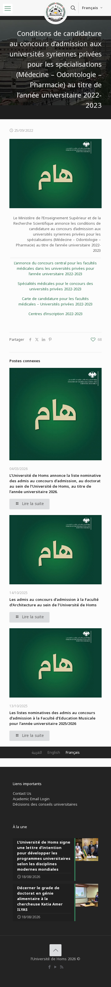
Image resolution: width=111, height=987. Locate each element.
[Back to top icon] (55, 950)
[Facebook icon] (50, 967)
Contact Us (22, 793)
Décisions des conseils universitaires (45, 804)
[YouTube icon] (56, 967)
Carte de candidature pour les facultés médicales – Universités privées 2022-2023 (55, 301)
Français (90, 7)
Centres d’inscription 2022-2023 (55, 313)
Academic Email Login (31, 798)
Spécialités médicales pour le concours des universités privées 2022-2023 (55, 286)
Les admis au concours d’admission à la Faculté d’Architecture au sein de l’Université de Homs (53, 602)
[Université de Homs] (55, 7)
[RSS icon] (61, 967)
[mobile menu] (8, 8)
